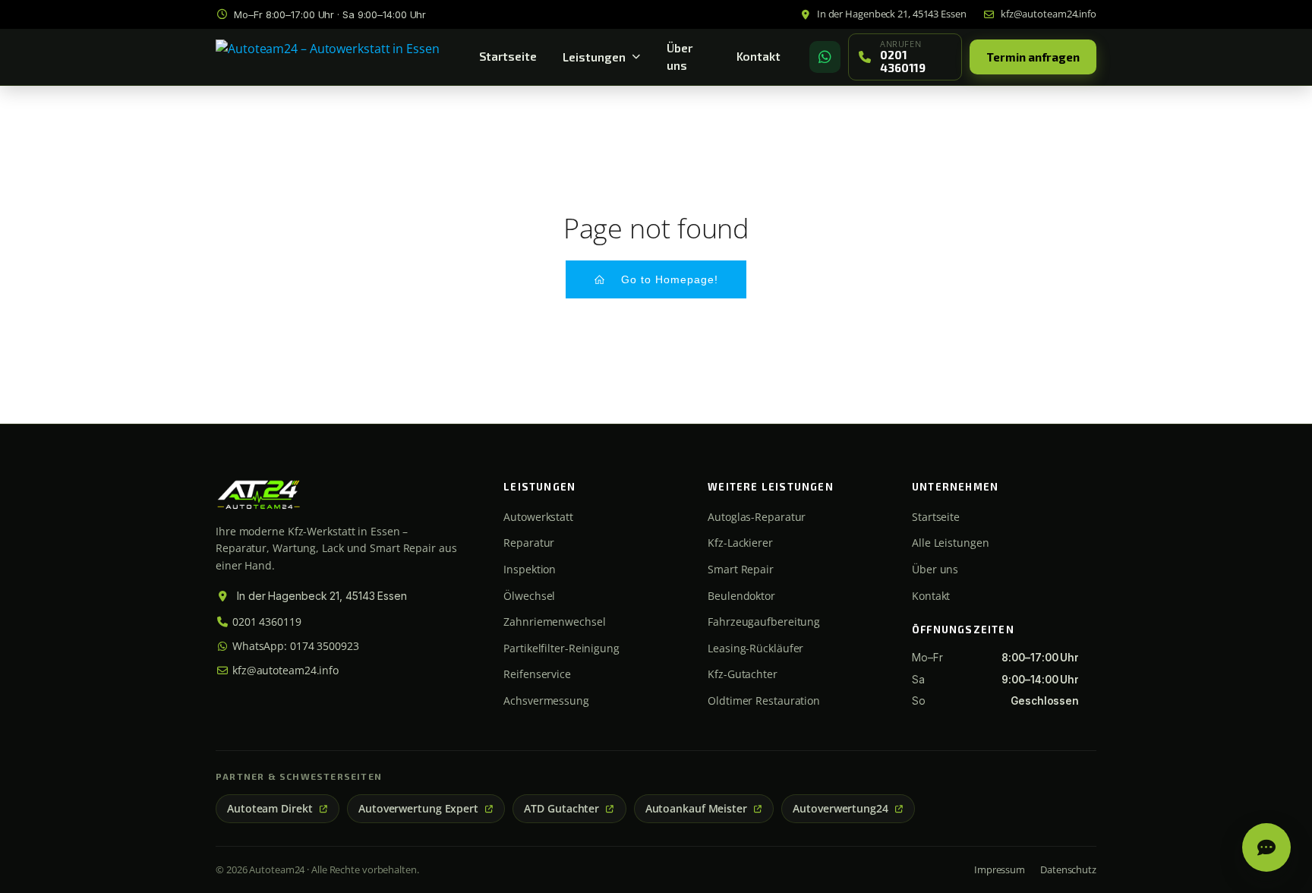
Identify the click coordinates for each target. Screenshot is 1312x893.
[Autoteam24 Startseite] (328, 56)
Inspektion (529, 569)
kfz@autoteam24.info (284, 670)
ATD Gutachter (561, 809)
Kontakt (758, 56)
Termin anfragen (1033, 57)
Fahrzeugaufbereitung (764, 621)
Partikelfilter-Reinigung (561, 648)
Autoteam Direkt (270, 809)
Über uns (679, 56)
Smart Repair (741, 569)
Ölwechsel (529, 595)
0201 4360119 (265, 621)
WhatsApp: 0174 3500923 (294, 646)
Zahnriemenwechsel (554, 621)
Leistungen (594, 57)
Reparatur (528, 542)
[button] (1266, 847)
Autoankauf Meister (696, 809)
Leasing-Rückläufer (755, 648)
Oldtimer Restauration (764, 700)
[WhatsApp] (824, 57)
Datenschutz (1068, 869)
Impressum (999, 869)
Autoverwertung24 (840, 809)
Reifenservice (537, 674)
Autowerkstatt (538, 517)
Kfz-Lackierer (740, 542)
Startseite (508, 56)
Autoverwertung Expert (418, 809)
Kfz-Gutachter (742, 674)
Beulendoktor (741, 595)
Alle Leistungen (950, 542)
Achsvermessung (546, 700)
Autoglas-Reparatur (757, 517)
